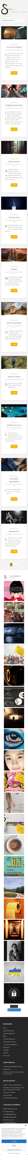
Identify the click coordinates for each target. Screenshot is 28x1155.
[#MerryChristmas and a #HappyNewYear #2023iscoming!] (14, 697)
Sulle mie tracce (14, 377)
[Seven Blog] (14, 9)
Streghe (14, 269)
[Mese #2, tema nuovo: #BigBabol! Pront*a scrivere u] (14, 781)
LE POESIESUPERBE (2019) (9, 1114)
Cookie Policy (11, 1153)
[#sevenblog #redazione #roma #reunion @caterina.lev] (14, 612)
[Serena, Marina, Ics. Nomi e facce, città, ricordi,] (14, 633)
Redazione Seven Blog (18, 108)
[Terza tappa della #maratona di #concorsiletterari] (14, 654)
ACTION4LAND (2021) (8, 1111)
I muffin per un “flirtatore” (9, 1092)
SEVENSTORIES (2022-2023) (10, 1109)
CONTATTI (5, 1053)
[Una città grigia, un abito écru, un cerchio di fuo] (14, 676)
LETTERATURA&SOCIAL (9, 1039)
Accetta (14, 1141)
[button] (25, 1125)
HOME (4, 1028)
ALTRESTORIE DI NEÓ (8, 1030)
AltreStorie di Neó (14, 44)
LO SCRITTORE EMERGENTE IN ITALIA (12, 1066)
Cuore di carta (14, 217)
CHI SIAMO (6, 1050)
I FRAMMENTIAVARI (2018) (9, 1117)
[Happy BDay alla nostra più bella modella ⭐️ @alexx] (14, 760)
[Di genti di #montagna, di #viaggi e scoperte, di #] (14, 887)
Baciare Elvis (14, 531)
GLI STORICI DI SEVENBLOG (10, 1044)
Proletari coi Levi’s (14, 425)
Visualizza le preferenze (14, 1150)
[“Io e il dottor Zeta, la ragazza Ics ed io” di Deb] (14, 803)
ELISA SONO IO (7, 1069)
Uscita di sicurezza (14, 323)
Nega (14, 1145)
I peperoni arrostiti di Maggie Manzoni (12, 1085)
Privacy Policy (17, 1153)
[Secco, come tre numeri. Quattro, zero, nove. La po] (14, 930)
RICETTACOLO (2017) (8, 1120)
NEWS (4, 1036)
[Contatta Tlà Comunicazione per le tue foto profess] (14, 591)
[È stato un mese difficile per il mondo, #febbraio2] (14, 972)
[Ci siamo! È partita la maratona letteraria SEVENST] (14, 824)
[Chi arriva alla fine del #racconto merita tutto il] (14, 908)
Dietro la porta (14, 162)
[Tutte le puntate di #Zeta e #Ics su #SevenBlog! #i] (14, 739)
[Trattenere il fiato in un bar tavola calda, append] (14, 718)
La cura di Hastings (14, 47)
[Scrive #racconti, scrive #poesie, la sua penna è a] (14, 951)
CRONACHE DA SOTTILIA (9, 1042)
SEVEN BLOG (6, 1047)
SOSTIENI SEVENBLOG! (9, 1033)
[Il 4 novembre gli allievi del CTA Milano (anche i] (14, 866)
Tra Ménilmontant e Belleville (10, 1098)
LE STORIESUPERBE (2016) (9, 1122)
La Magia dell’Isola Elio (14, 105)
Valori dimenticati (7, 1095)
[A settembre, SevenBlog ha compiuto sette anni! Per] (14, 845)
